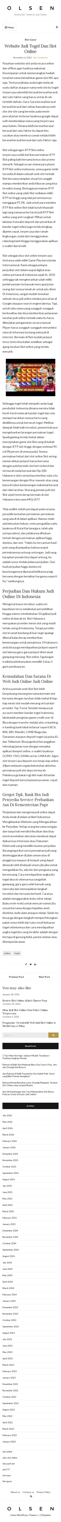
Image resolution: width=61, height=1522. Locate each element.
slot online (7, 1451)
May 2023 (7, 1352)
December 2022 (10, 1384)
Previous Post (16, 976)
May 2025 (7, 1198)
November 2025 (10, 1160)
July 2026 (7, 1115)
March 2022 (8, 1429)
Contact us (28, 1492)
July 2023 (7, 1339)
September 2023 (10, 1326)
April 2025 (7, 1205)
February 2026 (9, 1141)
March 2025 (8, 1211)
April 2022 (7, 1422)
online (7, 953)
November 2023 (10, 1313)
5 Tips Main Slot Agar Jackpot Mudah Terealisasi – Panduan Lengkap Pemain (26, 1057)
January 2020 (9, 1441)
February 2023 (9, 1371)
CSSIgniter (45, 1515)
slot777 (6, 1469)
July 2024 (7, 1262)
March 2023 (8, 1365)
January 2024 (9, 1301)
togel (17, 953)
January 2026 (9, 1147)
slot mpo (6, 1475)
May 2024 (7, 1275)
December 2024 (10, 1230)
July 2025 (7, 1186)
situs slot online (9, 1457)
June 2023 (7, 1345)
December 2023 (10, 1307)
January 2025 (9, 1224)
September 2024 (10, 1249)
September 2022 (10, 1403)
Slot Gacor (30, 39)
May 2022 (7, 1416)
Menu (10, 27)
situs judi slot (8, 1463)
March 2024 (8, 1288)
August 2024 (8, 1256)
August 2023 (8, 1333)
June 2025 (7, 1192)
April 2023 (7, 1358)
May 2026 (7, 1122)
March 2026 (8, 1134)
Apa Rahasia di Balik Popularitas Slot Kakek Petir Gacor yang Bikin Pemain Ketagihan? (28, 1075)
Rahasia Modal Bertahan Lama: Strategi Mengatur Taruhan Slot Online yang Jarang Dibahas (29, 1084)
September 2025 (10, 1173)
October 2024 (9, 1243)
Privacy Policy (43, 1492)
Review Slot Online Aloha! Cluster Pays (24, 1000)
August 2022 (8, 1409)
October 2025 (9, 1166)
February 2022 (9, 1435)
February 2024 (9, 1294)
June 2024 (7, 1269)
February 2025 (9, 1217)
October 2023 (9, 1320)
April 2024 (7, 1281)
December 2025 (10, 1154)
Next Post (44, 976)
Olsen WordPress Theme (23, 1515)
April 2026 (7, 1128)
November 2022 (10, 1390)
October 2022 (9, 1397)
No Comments (40, 57)
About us (15, 1492)
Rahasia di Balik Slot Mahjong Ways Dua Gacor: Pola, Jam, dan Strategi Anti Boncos (29, 1066)
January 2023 (9, 1377)
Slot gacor (7, 1481)
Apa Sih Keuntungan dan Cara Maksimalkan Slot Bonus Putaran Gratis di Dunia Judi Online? (28, 1093)
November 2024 (10, 1237)
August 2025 (8, 1179)
